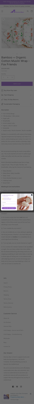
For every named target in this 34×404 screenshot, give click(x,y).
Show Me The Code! (9, 208)
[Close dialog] (32, 195)
